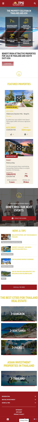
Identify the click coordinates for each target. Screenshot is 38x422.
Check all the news (19, 287)
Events (8, 419)
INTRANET (19, 410)
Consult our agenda (20, 218)
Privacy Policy (19, 414)
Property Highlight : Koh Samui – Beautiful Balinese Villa (22, 248)
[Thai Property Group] (19, 3)
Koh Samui (9, 111)
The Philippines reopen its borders (22, 259)
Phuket (8, 160)
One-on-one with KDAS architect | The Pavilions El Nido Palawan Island (23, 272)
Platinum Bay (10, 163)
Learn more (7, 64)
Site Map (19, 412)
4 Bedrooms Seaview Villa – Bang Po (17, 114)
